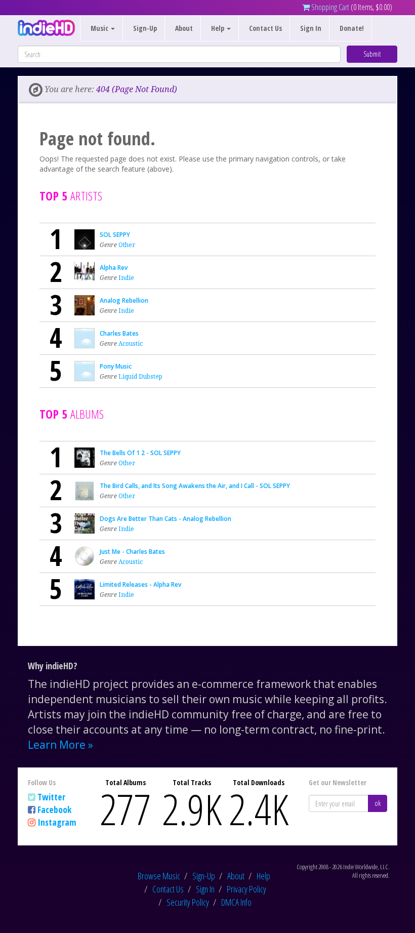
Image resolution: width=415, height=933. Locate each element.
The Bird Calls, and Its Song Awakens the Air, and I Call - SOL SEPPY (195, 485)
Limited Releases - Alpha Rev (140, 584)
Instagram (56, 822)
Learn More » (60, 745)
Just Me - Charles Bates (132, 551)
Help (263, 876)
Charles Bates (119, 333)
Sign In (310, 28)
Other (126, 244)
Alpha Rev (114, 267)
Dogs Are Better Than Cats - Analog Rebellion (165, 518)
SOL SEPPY (115, 234)
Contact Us (265, 28)
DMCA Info (236, 902)
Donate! (352, 28)
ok (378, 803)
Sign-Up (145, 28)
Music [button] (100, 28)
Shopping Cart (329, 7)
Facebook (54, 809)
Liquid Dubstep (140, 376)
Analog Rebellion (124, 300)
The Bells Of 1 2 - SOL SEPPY (140, 453)
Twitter (51, 797)
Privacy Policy (246, 889)
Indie (126, 277)
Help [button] (218, 28)
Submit (372, 54)
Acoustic (130, 343)
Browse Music (159, 876)
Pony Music (116, 366)
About (184, 28)
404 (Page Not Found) (136, 89)
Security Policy (188, 902)
